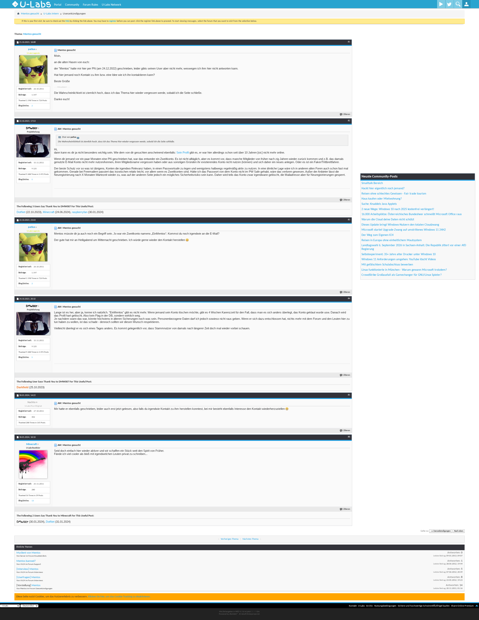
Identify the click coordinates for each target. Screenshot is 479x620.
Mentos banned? (26, 561)
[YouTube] (441, 4)
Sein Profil (182, 152)
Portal (57, 4)
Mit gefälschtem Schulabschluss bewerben (387, 264)
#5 (349, 395)
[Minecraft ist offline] (33, 464)
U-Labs (361, 606)
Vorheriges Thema (229, 539)
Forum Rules (90, 4)
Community (72, 4)
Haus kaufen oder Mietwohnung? (381, 198)
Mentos (36, 585)
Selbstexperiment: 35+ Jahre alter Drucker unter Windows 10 (398, 254)
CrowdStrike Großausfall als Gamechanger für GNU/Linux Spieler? (401, 274)
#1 (349, 42)
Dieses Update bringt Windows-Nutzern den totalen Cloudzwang (400, 224)
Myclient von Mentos (28, 552)
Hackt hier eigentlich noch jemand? (383, 188)
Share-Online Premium (462, 606)
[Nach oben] (476, 606)
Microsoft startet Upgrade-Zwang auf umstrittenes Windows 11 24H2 (403, 229)
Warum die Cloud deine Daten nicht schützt (387, 219)
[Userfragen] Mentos (28, 577)
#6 (349, 437)
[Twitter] (449, 4)
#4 (349, 298)
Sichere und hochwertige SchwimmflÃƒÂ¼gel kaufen (424, 606)
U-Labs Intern (51, 13)
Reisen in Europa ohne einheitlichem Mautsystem (391, 240)
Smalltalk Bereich (372, 183)
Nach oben (458, 531)
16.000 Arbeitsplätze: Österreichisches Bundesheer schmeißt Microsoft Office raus (411, 214)
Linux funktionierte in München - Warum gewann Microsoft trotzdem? (404, 269)
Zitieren (346, 114)
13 (33, 501)
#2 (349, 121)
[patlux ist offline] (33, 69)
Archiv (369, 606)
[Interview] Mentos (27, 569)
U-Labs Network (111, 4)
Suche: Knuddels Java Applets (379, 204)
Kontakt (353, 606)
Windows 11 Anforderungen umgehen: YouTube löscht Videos (398, 259)
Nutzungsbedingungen (385, 606)
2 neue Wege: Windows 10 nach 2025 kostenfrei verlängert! (397, 209)
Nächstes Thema (250, 539)
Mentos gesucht (30, 13)
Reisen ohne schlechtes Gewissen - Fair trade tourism (393, 193)
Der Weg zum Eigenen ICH (377, 235)
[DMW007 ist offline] (33, 145)
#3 (349, 220)
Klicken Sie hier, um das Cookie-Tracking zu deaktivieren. (119, 596)
